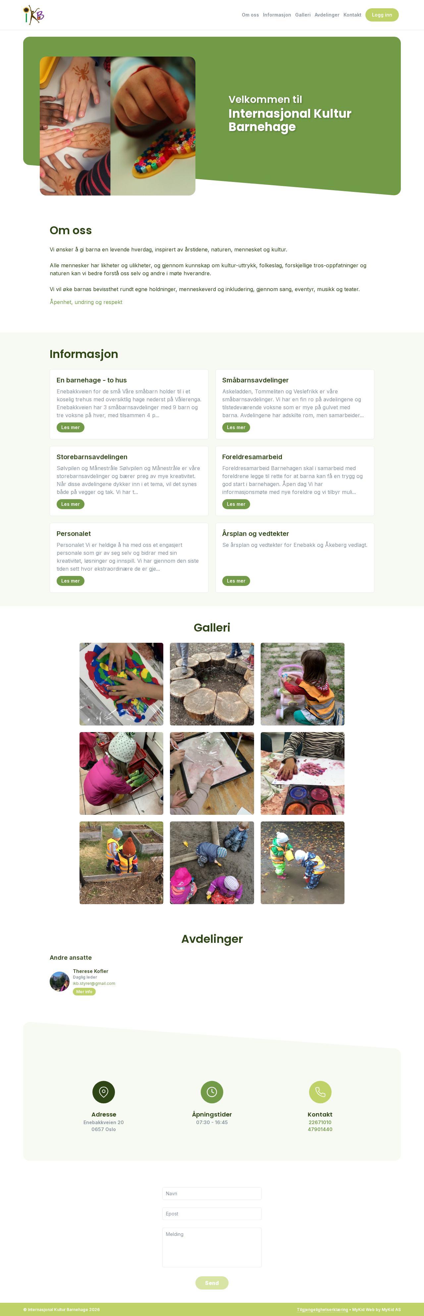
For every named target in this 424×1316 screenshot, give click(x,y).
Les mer (70, 427)
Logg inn (382, 15)
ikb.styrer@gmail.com (94, 983)
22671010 (320, 1122)
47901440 (320, 1129)
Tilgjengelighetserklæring (322, 1309)
